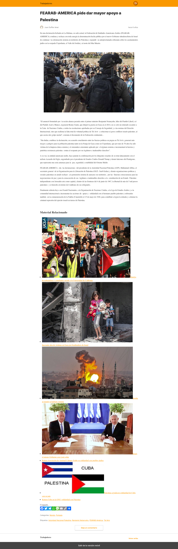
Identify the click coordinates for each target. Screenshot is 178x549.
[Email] (61, 509)
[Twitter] (46, 509)
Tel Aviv (107, 520)
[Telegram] (50, 509)
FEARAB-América (96, 520)
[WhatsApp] (54, 509)
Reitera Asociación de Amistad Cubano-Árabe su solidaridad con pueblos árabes (73, 460)
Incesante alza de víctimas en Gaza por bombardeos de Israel (65, 345)
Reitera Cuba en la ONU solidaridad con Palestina (61, 499)
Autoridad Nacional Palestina (59, 520)
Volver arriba (133, 538)
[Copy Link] (65, 509)
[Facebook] (42, 509)
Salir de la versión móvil (89, 545)
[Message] (57, 509)
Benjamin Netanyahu (80, 520)
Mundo (52, 515)
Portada (59, 515)
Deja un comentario (89, 528)
